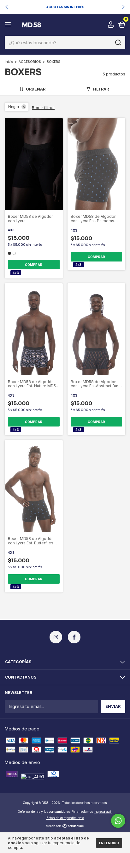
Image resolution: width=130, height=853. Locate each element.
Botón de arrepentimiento (65, 818)
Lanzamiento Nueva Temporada (58, 6)
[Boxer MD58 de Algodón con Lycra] (11, 120)
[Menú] (9, 24)
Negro (13, 107)
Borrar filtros (43, 107)
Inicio (9, 61)
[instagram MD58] (56, 637)
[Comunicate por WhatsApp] (118, 821)
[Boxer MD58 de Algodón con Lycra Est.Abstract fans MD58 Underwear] (74, 286)
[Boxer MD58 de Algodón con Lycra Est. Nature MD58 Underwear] (11, 286)
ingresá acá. (103, 811)
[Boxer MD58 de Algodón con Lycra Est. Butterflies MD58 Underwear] (11, 442)
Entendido (109, 843)
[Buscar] (118, 42)
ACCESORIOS (30, 61)
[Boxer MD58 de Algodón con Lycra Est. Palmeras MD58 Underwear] (74, 120)
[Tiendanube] (65, 826)
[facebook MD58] (74, 637)
